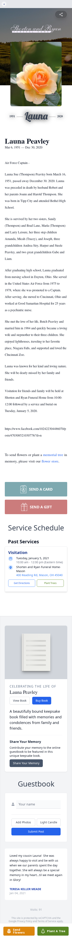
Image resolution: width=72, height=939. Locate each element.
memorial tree (53, 454)
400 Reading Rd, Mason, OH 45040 (39, 575)
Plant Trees (50, 583)
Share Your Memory (26, 763)
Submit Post (36, 831)
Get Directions (22, 583)
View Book (19, 700)
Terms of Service (47, 921)
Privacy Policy (24, 921)
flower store (50, 461)
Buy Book (42, 700)
